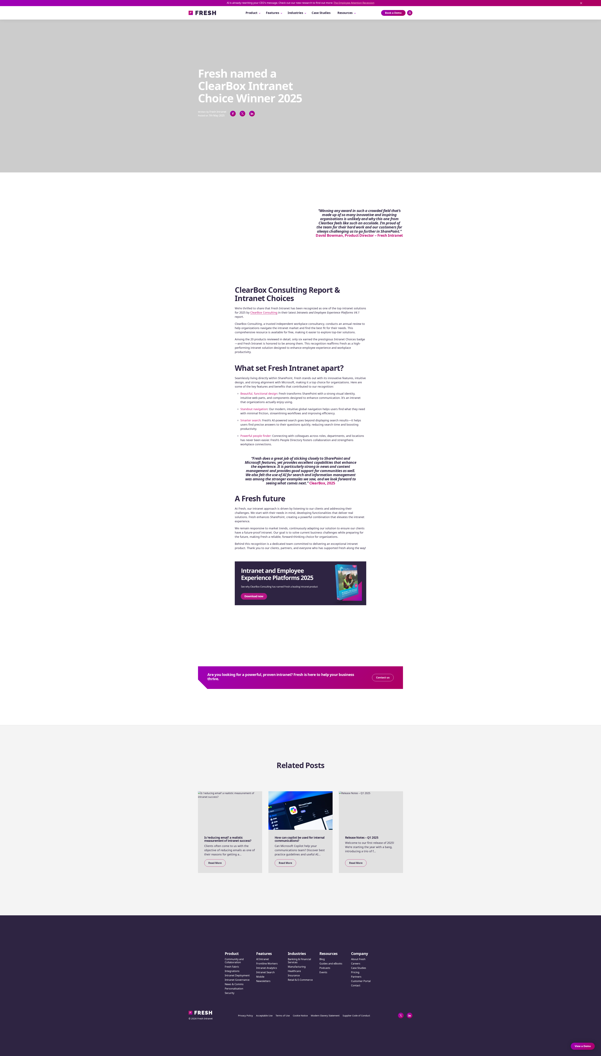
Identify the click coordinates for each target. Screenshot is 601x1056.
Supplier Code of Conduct (356, 1015)
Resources (345, 13)
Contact (355, 985)
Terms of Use (283, 1015)
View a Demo (583, 1046)
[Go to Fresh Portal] (409, 12)
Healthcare (294, 971)
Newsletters (263, 981)
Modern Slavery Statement (325, 1015)
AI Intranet (262, 959)
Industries (295, 13)
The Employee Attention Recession (518, 3)
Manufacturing (297, 966)
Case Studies (321, 13)
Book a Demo (393, 13)
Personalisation (234, 988)
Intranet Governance (237, 980)
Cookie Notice (300, 1015)
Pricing (355, 972)
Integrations (232, 971)
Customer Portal (361, 981)
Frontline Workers (267, 963)
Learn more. (285, 3)
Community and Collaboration (234, 960)
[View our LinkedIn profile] (409, 1015)
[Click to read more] (300, 677)
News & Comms (234, 984)
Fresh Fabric (232, 966)
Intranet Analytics (266, 968)
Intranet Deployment (237, 975)
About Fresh (358, 959)
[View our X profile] (401, 1015)
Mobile (260, 976)
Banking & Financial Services (299, 960)
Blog (322, 959)
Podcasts (324, 968)
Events (323, 972)
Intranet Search (265, 972)
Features (272, 13)
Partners (356, 976)
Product (251, 13)
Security (229, 993)
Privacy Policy (245, 1015)
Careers (355, 963)
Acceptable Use (264, 1015)
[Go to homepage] (202, 13)
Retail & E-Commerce (300, 980)
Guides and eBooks (330, 963)
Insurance (294, 975)
